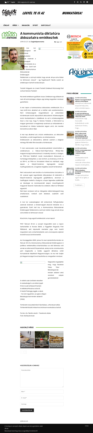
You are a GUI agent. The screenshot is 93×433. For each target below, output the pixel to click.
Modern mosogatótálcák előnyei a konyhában (27, 345)
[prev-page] (21, 352)
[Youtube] (87, 2)
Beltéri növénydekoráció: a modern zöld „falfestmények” (83, 152)
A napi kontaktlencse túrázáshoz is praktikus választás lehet (41, 343)
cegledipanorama (37, 41)
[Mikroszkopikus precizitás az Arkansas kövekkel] (70, 171)
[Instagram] (77, 2)
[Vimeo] (84, 2)
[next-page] (25, 352)
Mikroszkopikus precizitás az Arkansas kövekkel (82, 172)
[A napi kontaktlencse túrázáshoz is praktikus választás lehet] (70, 114)
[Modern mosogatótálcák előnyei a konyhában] (70, 101)
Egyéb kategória (27, 341)
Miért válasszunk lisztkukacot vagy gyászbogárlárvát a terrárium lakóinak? (56, 344)
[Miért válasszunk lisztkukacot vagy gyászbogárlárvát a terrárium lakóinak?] (70, 134)
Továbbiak (78, 185)
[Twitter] (81, 2)
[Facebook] (74, 2)
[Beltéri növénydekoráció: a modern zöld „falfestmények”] (70, 151)
